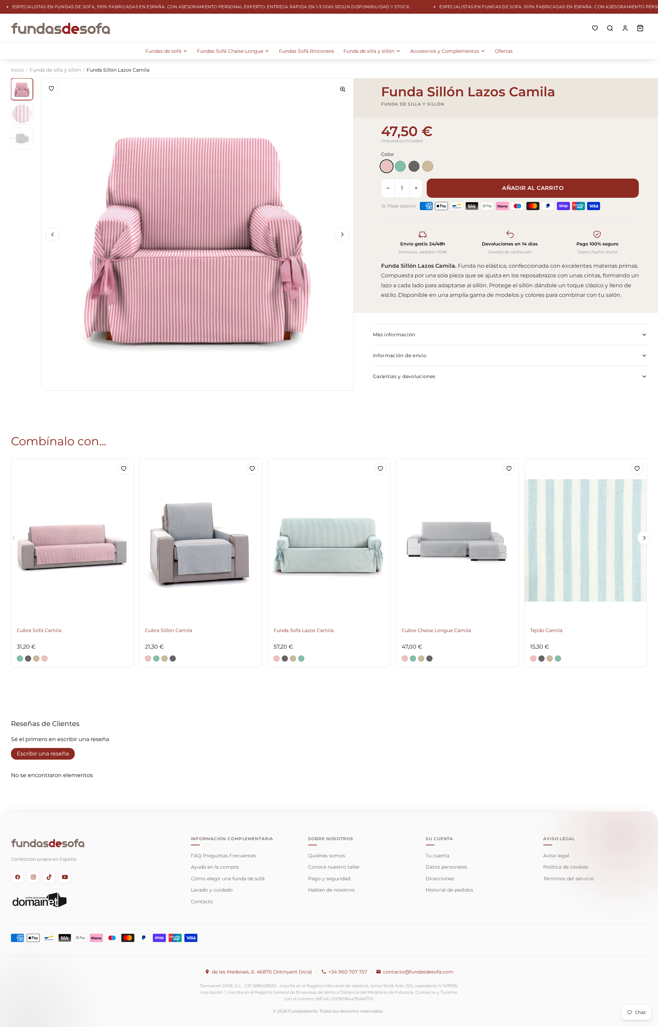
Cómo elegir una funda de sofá (228, 878)
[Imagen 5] (22, 114)
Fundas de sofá (163, 51)
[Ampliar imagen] (343, 89)
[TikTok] (49, 876)
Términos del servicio (568, 878)
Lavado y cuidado (212, 890)
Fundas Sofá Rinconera (306, 51)
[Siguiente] (342, 234)
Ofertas (504, 51)
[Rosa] (386, 166)
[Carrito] (640, 28)
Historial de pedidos (449, 890)
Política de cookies (565, 867)
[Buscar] (610, 28)
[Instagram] (33, 876)
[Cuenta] (625, 28)
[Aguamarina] (400, 166)
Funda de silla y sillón (368, 51)
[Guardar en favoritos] (51, 88)
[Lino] (427, 166)
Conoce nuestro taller (334, 867)
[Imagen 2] (22, 89)
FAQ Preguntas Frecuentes (223, 855)
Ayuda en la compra (215, 867)
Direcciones (440, 878)
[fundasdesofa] (60, 28)
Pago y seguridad (329, 878)
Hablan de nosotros (331, 890)
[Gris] (414, 166)
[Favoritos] (595, 28)
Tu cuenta (437, 855)
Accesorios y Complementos (444, 51)
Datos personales (446, 867)
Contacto (202, 901)
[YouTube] (64, 876)
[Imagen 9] (22, 138)
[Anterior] (52, 234)
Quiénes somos (326, 855)
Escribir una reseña (43, 753)
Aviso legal (556, 855)
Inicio (17, 70)
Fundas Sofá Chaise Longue (230, 51)
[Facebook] (17, 876)
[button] (20, 658)
